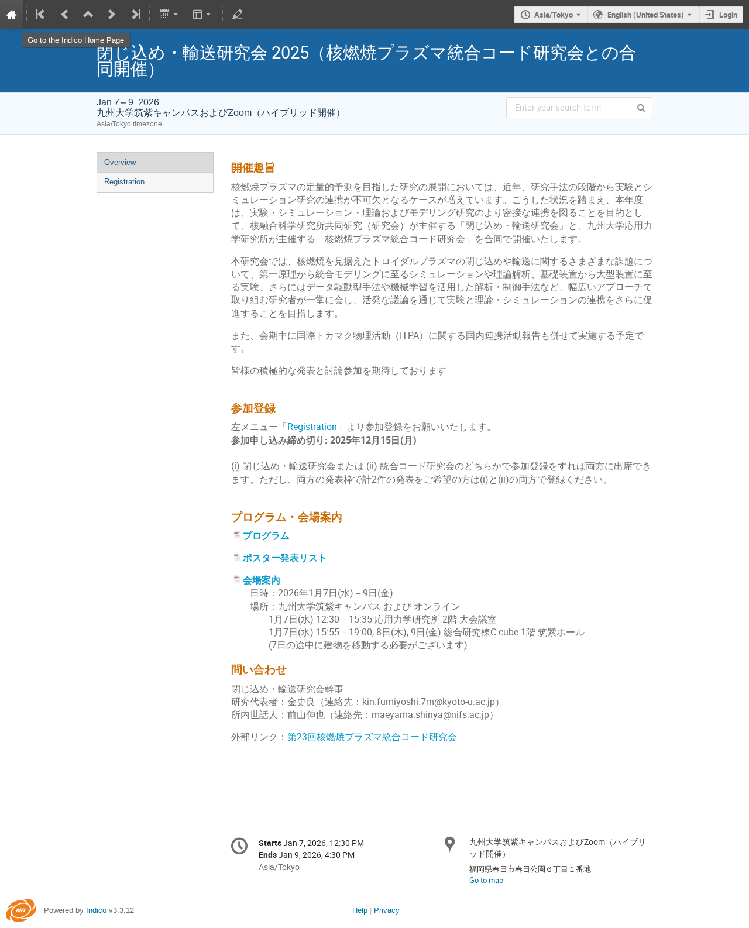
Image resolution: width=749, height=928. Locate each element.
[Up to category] (88, 14)
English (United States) (645, 14)
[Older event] (65, 14)
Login (728, 14)
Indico (96, 910)
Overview (120, 162)
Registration (124, 181)
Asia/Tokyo (553, 14)
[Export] (169, 14)
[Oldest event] (41, 14)
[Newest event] (134, 14)
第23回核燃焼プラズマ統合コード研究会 (372, 737)
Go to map (486, 880)
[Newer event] (111, 14)
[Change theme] (202, 14)
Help (359, 910)
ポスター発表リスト (285, 558)
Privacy (387, 910)
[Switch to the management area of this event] (237, 14)
